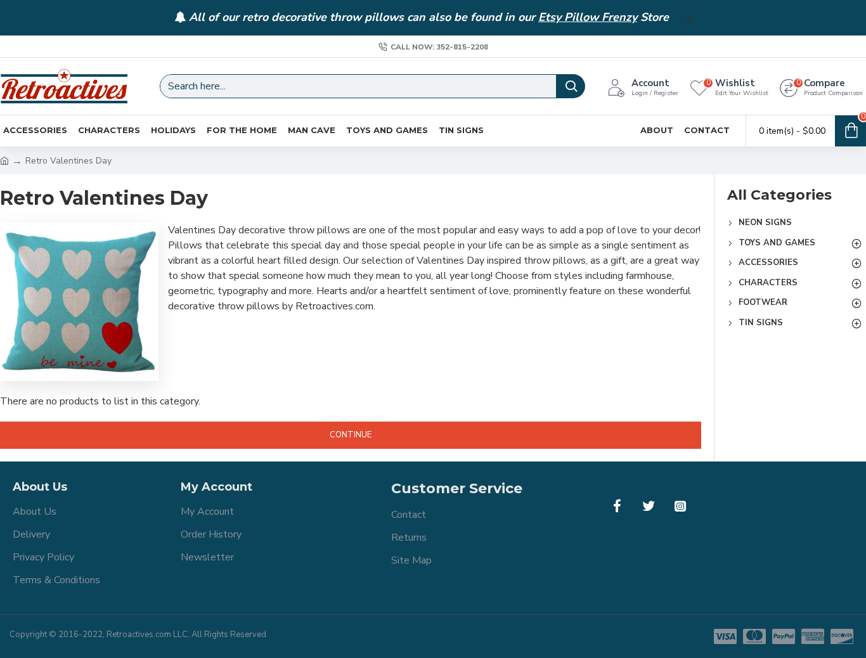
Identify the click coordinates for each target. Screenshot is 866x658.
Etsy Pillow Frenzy (587, 17)
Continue (351, 435)
